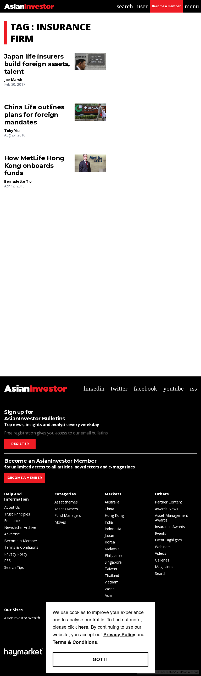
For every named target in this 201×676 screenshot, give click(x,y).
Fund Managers (67, 515)
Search (160, 573)
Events (160, 533)
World (110, 588)
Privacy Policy (15, 554)
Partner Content (168, 502)
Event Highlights (168, 539)
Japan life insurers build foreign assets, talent (37, 64)
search (125, 6)
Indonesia (113, 528)
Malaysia (112, 548)
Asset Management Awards (171, 518)
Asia (108, 595)
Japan (109, 535)
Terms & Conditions (21, 547)
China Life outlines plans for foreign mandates (34, 115)
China (109, 508)
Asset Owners (66, 508)
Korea (110, 542)
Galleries (162, 560)
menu (192, 6)
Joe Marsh (13, 79)
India (109, 522)
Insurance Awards (170, 526)
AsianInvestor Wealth (22, 617)
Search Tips (14, 567)
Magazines (164, 566)
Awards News (166, 508)
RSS (7, 560)
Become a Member (20, 540)
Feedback (12, 520)
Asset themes (66, 502)
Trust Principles (17, 514)
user (142, 6)
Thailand (112, 575)
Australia (112, 502)
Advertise (12, 533)
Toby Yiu (11, 130)
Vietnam (112, 582)
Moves (60, 522)
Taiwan (111, 568)
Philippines (113, 555)
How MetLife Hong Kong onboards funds (34, 165)
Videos (160, 553)
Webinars (163, 546)
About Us (12, 507)
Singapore (113, 562)
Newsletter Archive (20, 527)
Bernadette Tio (18, 181)
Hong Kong (114, 515)
